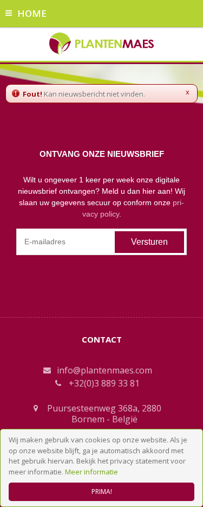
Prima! (101, 491)
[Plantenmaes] (101, 43)
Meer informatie (91, 472)
